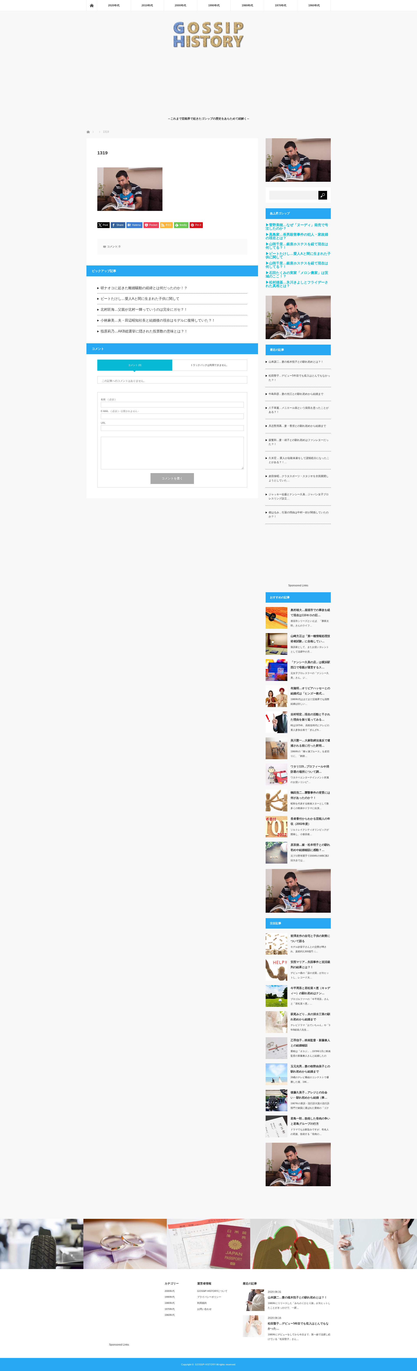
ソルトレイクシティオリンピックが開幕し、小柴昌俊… (310, 832)
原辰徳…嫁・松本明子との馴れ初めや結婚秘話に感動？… (310, 847)
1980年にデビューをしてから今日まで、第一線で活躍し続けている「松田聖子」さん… (299, 1336)
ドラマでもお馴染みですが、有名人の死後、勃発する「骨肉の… (310, 1131)
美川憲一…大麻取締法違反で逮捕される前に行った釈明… (310, 743)
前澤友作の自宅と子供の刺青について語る (310, 938)
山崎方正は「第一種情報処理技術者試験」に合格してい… (310, 638)
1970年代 (280, 5)
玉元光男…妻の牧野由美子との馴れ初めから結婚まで (310, 1069)
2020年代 (113, 5)
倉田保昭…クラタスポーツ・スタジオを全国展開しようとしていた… (299, 478)
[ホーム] (91, 5)
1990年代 (214, 5)
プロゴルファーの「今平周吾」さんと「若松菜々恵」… (310, 1001)
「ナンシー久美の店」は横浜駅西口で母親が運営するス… (310, 664)
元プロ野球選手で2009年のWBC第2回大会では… (310, 858)
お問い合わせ (204, 1309)
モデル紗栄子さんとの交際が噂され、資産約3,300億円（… (308, 949)
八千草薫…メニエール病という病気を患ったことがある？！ (299, 410)
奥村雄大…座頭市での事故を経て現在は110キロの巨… (310, 612)
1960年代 (314, 5)
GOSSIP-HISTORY (205, 1364)
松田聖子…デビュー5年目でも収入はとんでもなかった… (298, 1326)
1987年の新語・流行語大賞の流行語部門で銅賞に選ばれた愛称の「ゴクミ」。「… (310, 1108)
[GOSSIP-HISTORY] (208, 47)
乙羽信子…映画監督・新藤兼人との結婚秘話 (310, 1043)
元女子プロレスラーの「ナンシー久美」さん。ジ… (310, 675)
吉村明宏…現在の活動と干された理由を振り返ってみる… (310, 717)
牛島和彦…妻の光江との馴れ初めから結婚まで (296, 393)
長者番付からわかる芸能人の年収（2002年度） (310, 821)
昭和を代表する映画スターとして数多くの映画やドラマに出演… (310, 805)
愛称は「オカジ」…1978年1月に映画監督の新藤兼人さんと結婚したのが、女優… (311, 1056)
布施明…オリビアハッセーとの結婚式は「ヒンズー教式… (310, 691)
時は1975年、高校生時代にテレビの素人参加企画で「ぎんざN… (310, 727)
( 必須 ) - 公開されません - (120, 411)
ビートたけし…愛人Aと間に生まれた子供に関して (140, 298)
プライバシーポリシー (209, 1297)
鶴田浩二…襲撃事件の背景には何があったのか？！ (310, 795)
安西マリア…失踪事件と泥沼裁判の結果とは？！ (310, 964)
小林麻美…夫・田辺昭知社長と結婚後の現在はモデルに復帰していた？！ (158, 320)
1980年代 (247, 5)
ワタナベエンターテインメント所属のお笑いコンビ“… (310, 779)
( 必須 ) (108, 399)
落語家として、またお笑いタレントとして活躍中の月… (310, 649)
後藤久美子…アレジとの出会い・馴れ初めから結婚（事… (309, 1095)
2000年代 (180, 5)
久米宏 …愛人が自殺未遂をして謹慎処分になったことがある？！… (299, 460)
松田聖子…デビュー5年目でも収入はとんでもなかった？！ (299, 377)
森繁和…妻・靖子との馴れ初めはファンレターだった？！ (299, 442)
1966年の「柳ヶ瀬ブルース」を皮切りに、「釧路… (310, 753)
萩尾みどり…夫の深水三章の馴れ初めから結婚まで (310, 1016)
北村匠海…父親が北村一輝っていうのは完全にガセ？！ (144, 309)
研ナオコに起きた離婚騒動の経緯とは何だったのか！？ (144, 288)
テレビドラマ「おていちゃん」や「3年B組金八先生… (310, 1027)
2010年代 (147, 5)
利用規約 (202, 1303)
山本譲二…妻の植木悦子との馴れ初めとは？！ (296, 361)
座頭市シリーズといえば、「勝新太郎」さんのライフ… (310, 623)
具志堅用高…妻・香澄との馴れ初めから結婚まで (297, 425)
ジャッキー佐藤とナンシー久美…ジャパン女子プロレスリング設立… (299, 496)
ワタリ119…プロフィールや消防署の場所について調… (310, 769)
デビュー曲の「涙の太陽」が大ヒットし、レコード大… (310, 975)
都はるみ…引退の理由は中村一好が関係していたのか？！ (299, 514)
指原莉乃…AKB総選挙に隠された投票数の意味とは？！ (144, 331)
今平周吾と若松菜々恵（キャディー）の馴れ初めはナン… (310, 990)
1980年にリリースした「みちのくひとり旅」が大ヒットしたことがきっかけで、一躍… (299, 1305)
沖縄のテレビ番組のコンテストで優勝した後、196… (310, 1079)
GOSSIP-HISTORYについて (212, 1291)
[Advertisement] (208, 81)
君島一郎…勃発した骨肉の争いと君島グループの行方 (310, 1121)
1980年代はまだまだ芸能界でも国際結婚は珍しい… (310, 701)
